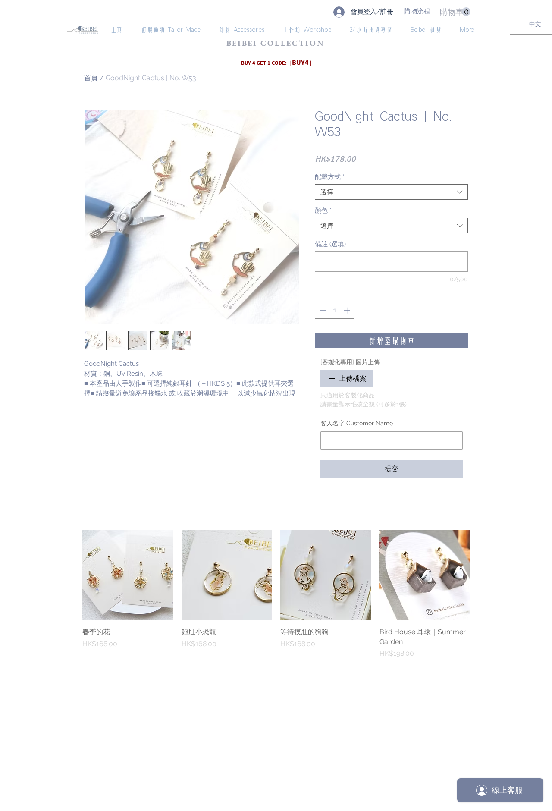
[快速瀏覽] (127, 575)
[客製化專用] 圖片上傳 (350, 361)
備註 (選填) (330, 244)
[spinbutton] (335, 310)
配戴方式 (330, 177)
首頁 (91, 78)
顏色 (323, 210)
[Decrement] (322, 310)
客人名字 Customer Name (356, 423)
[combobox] (391, 192)
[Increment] (348, 310)
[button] (455, 11)
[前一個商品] (70, 575)
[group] (276, 594)
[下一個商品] (482, 575)
